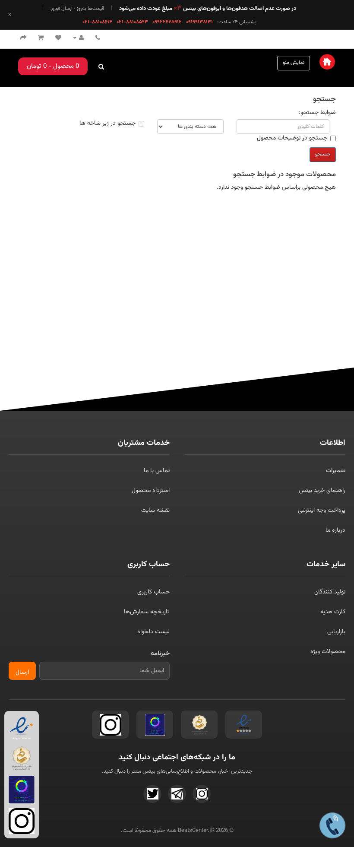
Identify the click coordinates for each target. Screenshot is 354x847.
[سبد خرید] (41, 38)
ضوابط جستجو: (317, 112)
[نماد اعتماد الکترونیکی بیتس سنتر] (243, 725)
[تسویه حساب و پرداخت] (23, 38)
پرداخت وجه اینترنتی (321, 510)
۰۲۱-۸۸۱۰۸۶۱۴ (97, 22)
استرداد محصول (151, 490)
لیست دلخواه (153, 632)
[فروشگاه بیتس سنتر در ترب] (154, 725)
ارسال (22, 672)
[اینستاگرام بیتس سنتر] (110, 725)
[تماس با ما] (97, 38)
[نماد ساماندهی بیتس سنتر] (199, 725)
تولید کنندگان (329, 592)
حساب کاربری (153, 592)
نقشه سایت (155, 510)
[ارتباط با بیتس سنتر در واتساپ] (332, 825)
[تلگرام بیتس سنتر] (177, 794)
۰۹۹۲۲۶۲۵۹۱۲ (167, 22)
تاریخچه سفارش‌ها (147, 612)
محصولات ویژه (327, 652)
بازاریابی (336, 632)
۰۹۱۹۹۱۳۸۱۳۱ (199, 22)
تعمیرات (335, 471)
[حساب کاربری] (78, 38)
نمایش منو (293, 63)
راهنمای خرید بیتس (322, 490)
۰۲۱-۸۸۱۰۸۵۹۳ (132, 22)
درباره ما (335, 530)
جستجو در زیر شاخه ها (107, 123)
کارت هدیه (332, 612)
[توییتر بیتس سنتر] (152, 794)
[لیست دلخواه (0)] (58, 38)
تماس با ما (157, 471)
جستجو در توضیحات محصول (292, 138)
